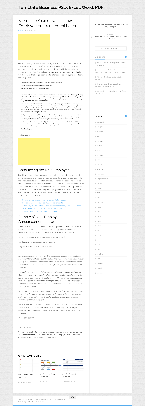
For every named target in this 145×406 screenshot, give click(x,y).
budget (99, 136)
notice (99, 216)
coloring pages (101, 169)
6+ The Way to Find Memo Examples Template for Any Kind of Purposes (51, 206)
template (99, 268)
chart (98, 160)
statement (100, 263)
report (99, 245)
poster (99, 226)
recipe (99, 240)
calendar (99, 146)
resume (99, 249)
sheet (98, 259)
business (100, 141)
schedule (100, 254)
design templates (102, 179)
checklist (99, 164)
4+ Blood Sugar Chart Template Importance (39, 211)
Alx (43, 402)
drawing (99, 188)
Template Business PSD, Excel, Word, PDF (60, 7)
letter (20, 30)
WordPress (30, 402)
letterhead (100, 202)
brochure (100, 131)
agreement (100, 122)
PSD (98, 230)
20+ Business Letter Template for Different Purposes (43, 208)
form (98, 193)
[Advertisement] (34, 47)
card (98, 150)
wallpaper (100, 273)
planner (99, 221)
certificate (100, 155)
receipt (99, 235)
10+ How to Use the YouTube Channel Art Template (42, 203)
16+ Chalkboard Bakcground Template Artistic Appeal (43, 200)
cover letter (100, 174)
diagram (99, 183)
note (98, 211)
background (100, 127)
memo (99, 207)
